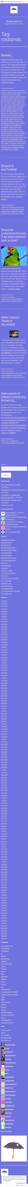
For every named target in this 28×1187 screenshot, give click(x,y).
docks (13, 109)
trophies (9, 213)
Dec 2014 (4, 910)
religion (9, 92)
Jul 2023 (4, 647)
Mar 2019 (4, 780)
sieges (24, 137)
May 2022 (4, 683)
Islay (20, 119)
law (2, 987)
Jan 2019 (4, 785)
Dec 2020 (4, 726)
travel (11, 371)
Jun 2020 (4, 741)
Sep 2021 (4, 703)
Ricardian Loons (6, 583)
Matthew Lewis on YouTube (10, 578)
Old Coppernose (16, 125)
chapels (13, 103)
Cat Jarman (7, 103)
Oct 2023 (4, 639)
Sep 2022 (4, 672)
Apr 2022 (4, 685)
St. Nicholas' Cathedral (18, 377)
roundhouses (10, 135)
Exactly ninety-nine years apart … (11, 500)
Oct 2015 (4, 885)
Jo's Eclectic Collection (8, 573)
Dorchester (19, 109)
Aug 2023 (4, 644)
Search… (4, 464)
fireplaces (11, 113)
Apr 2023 (4, 655)
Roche (15, 133)
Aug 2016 (4, 859)
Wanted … (7, 55)
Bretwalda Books (6, 553)
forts (22, 113)
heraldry (17, 207)
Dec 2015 (4, 879)
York (11, 149)
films (2, 974)
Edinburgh (8, 111)
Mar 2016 (4, 872)
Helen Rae (4, 568)
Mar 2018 (4, 810)
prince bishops (12, 129)
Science (14, 92)
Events (12, 207)
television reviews (22, 92)
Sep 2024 (4, 611)
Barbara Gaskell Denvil (8, 547)
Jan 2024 (4, 632)
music (3, 997)
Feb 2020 (4, 752)
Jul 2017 (3, 831)
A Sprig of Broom (6, 542)
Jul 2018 (3, 800)
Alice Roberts (17, 94)
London (8, 211)
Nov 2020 (4, 729)
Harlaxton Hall (5, 115)
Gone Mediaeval (6, 565)
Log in (3, 1032)
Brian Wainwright (6, 555)
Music (3, 999)
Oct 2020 (4, 731)
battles (3, 956)
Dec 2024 (4, 603)
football (3, 211)
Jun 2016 (4, 864)
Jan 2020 (4, 754)
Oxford (11, 127)
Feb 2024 (4, 629)
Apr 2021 (4, 716)
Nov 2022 (4, 667)
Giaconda (4, 563)
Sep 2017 (4, 826)
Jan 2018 (4, 816)
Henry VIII (4, 117)
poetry (8, 301)
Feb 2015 (4, 905)
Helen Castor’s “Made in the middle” (10, 321)
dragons (3, 969)
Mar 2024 (4, 626)
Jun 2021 (4, 711)
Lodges (3, 505)
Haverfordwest (14, 115)
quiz (17, 443)
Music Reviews (5, 1002)
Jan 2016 (4, 877)
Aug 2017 (4, 828)
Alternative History (7, 946)
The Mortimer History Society (10, 591)
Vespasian (14, 145)
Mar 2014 (4, 933)
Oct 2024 (4, 609)
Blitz (2, 103)
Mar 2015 (4, 903)
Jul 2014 (3, 923)
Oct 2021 (4, 701)
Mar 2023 (4, 657)
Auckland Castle (8, 101)
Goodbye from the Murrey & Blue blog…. (14, 490)
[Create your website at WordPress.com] (14, 1)
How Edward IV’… (11, 512)
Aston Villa (9, 209)
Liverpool (16, 121)
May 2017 (4, 836)
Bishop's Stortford (19, 101)
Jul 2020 (4, 739)
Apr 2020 (4, 747)
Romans (3, 135)
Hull (2, 119)
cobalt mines (7, 105)
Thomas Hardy (21, 143)
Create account (6, 1030)
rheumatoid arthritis (13, 131)
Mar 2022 (4, 688)
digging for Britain (6, 109)
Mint (2, 125)
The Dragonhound (7, 588)
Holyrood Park (17, 117)
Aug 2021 (4, 706)
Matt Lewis (4, 576)
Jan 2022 (4, 693)
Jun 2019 (4, 772)
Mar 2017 (4, 841)
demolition (20, 107)
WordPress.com (6, 1040)
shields (20, 137)
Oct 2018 (4, 793)
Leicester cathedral (6, 375)
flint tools (17, 113)
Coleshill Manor (16, 105)
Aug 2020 (4, 736)
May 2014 (4, 928)
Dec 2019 (4, 757)
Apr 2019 (4, 777)
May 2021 (4, 713)
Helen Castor (22, 373)
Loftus (22, 121)
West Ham (15, 213)
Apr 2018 (4, 808)
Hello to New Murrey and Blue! (10, 485)
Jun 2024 (4, 619)
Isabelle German (13, 119)
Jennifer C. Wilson (7, 570)
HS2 (23, 117)
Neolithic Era (7, 125)
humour (22, 207)
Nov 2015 (4, 882)
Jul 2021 (3, 708)
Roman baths (21, 133)
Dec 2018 (4, 788)
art (2, 953)
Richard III (13, 301)
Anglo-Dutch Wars (21, 96)
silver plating (4, 139)
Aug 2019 (4, 767)
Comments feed (6, 1038)
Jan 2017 (4, 846)
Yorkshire (15, 149)
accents (8, 299)
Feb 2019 (4, 782)
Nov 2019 (4, 759)
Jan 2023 (4, 662)
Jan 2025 (4, 601)
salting (8, 137)
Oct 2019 (4, 762)
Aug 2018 (4, 798)
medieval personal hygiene (9, 992)
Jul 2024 (4, 616)
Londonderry (4, 123)
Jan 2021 (4, 724)
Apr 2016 (4, 869)
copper (23, 105)
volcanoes (4, 147)
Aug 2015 (4, 890)
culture (16, 373)
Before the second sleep (9, 550)
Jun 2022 (4, 680)
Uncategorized (14, 441)
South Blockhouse (14, 139)
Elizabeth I (15, 111)
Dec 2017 (4, 818)
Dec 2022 (4, 665)
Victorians (21, 145)
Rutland (16, 135)
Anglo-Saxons (10, 373)
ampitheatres (5, 96)
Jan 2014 (4, 938)
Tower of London (6, 145)
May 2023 (4, 652)
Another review (15, 532)
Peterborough (18, 127)
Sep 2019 (4, 764)
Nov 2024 (4, 606)
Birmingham (15, 209)
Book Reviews (5, 958)
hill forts (9, 117)
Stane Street (10, 141)
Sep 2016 (4, 857)
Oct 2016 (4, 854)
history (3, 982)
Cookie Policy (8, 1180)
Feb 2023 (4, 660)
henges (21, 115)
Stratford (3, 213)
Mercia (17, 123)
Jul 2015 (3, 892)
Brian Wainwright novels (8, 558)
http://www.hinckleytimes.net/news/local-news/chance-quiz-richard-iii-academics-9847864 (14, 420)
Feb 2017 (4, 844)
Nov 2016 (4, 851)
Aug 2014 (4, 920)
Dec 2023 (4, 634)
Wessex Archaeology (13, 147)
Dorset (3, 111)
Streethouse (18, 141)
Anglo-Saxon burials (7, 98)
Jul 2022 (4, 678)
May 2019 (4, 775)
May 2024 (4, 621)
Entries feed (5, 1035)
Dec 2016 (4, 849)
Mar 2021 (4, 719)
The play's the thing (7, 1015)
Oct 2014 (4, 915)
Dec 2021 (4, 695)
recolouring (4, 131)
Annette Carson (6, 545)
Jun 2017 (4, 833)
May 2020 (4, 744)
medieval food (5, 989)
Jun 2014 (4, 926)
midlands (22, 123)
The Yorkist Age (6, 594)
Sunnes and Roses (7, 586)
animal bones (17, 98)
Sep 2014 (4, 918)
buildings (3, 92)
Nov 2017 (4, 821)
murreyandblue (14, 21)
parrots (3, 301)
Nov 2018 (4, 790)
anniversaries (14, 90)
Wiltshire (6, 149)
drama (7, 443)
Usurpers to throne (7, 1022)
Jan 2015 (4, 908)
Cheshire (19, 103)
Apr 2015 (4, 900)
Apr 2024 (4, 624)
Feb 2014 (4, 936)
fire (7, 113)
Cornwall (3, 107)
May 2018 (4, 805)
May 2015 (4, 897)
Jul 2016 (3, 862)
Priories (19, 129)
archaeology (21, 90)
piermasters (4, 129)
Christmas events (6, 964)
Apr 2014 (4, 931)
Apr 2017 (4, 839)
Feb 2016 (4, 874)
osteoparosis (4, 127)
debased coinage (12, 107)
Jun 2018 (4, 803)
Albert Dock (9, 94)
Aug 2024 (4, 614)
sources (3, 1010)
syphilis (6, 143)
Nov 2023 (4, 637)
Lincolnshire (10, 121)
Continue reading (7, 82)
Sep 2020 (4, 734)
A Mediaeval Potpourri (8, 540)
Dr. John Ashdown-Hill (8, 560)
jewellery (3, 121)
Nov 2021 (4, 698)
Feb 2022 (4, 690)
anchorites (12, 96)
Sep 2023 (4, 642)
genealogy (4, 976)
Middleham (14, 211)
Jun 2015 (4, 895)
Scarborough (14, 137)
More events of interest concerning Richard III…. (13, 397)
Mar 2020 (4, 749)
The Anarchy (12, 143)
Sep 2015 (4, 887)
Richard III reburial (6, 377)
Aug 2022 (4, 675)
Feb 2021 (4, 721)
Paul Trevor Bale (6, 581)
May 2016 (4, 867)
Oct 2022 (4, 670)
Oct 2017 (4, 823)
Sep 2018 (4, 795)
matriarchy (12, 123)
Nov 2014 (4, 913)
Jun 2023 (4, 650)
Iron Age (6, 119)
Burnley (22, 209)
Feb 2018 (4, 813)
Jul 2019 (3, 770)
